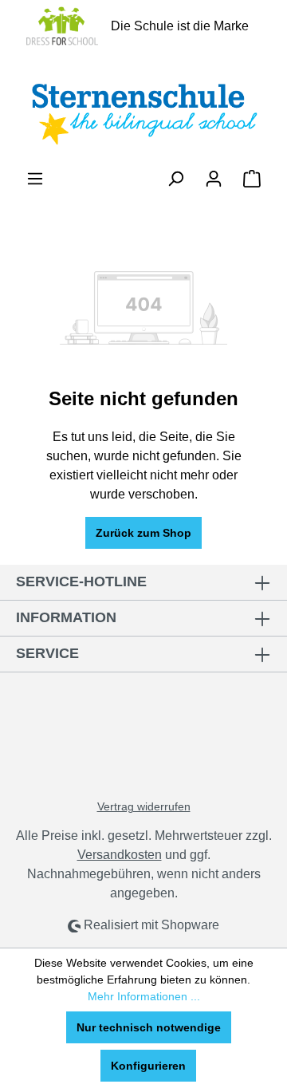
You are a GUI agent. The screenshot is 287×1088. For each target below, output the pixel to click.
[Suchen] (175, 179)
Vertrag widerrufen (144, 806)
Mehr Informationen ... (144, 996)
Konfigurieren (148, 1065)
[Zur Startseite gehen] (143, 110)
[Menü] (35, 179)
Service (47, 653)
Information (66, 617)
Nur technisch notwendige (149, 1027)
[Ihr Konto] (214, 179)
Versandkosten (119, 854)
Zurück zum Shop (143, 532)
